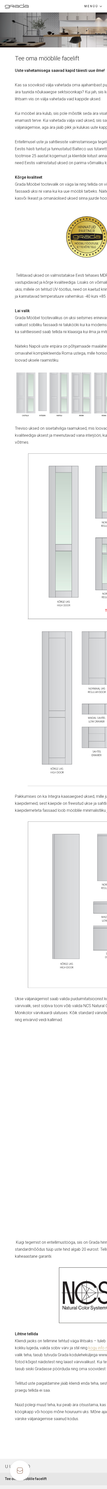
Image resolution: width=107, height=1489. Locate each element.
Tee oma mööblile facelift (26, 1479)
